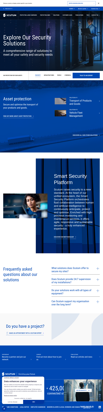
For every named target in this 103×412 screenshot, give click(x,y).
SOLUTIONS (56, 15)
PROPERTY (38, 75)
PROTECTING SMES (45, 15)
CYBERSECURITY (69, 75)
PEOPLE (59, 75)
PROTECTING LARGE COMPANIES (28, 15)
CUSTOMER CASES (67, 15)
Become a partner (82, 8)
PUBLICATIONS (79, 15)
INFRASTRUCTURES (49, 75)
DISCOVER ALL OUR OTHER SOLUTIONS (85, 135)
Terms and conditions (10, 407)
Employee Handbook (38, 407)
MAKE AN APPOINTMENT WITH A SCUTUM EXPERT (25, 333)
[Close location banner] (98, 3)
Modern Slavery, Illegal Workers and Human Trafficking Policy (70, 407)
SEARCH (71, 8)
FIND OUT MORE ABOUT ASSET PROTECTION (17, 116)
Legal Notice (24, 407)
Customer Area (94, 8)
